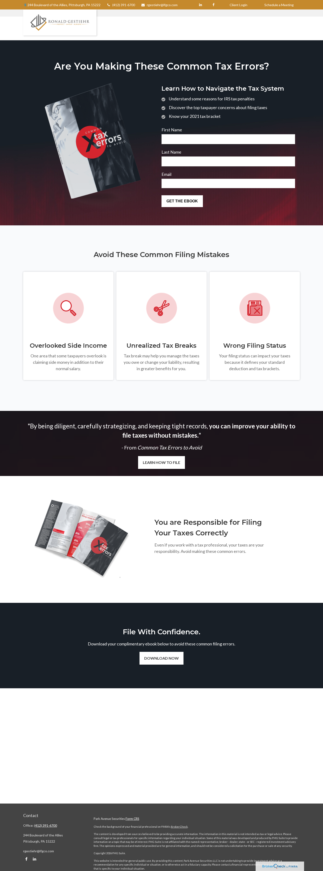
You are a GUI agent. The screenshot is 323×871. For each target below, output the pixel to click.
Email (166, 174)
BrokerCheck (179, 826)
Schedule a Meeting (279, 5)
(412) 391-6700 (123, 5)
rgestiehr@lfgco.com (162, 5)
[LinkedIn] (200, 4)
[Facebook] (213, 4)
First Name (172, 129)
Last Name (171, 152)
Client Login (238, 5)
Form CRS (132, 819)
